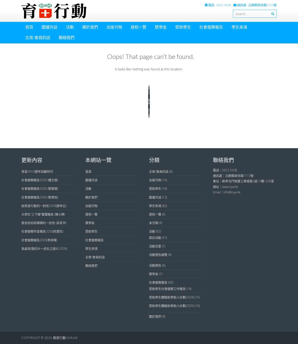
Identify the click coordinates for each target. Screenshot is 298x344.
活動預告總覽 (158, 255)
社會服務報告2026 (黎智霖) (39, 188)
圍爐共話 (49, 27)
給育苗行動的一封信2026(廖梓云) (43, 206)
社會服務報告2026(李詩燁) (39, 240)
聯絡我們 (66, 37)
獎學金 (161, 27)
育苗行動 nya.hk (65, 338)
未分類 (153, 223)
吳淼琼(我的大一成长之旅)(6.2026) (44, 248)
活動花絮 (155, 246)
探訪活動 (155, 238)
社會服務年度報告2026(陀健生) (42, 231)
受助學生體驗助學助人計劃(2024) (171, 297)
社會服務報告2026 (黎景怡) (39, 197)
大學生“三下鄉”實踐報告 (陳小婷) (43, 214)
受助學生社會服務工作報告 (167, 289)
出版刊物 (114, 27)
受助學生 (183, 27)
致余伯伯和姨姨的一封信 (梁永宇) (43, 223)
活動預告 (155, 265)
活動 (70, 27)
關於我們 (90, 27)
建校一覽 (138, 27)
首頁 (29, 27)
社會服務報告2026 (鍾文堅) (39, 180)
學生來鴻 (239, 27)
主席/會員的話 (37, 37)
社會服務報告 (211, 27)
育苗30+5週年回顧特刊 (37, 171)
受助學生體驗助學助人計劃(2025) (171, 306)
